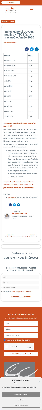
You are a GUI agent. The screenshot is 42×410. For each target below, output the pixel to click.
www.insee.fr (12, 197)
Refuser (21, 400)
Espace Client (10, 2)
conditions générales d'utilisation (21, 291)
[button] (39, 382)
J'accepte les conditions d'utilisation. (17, 340)
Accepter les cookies (21, 394)
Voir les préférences (21, 405)
